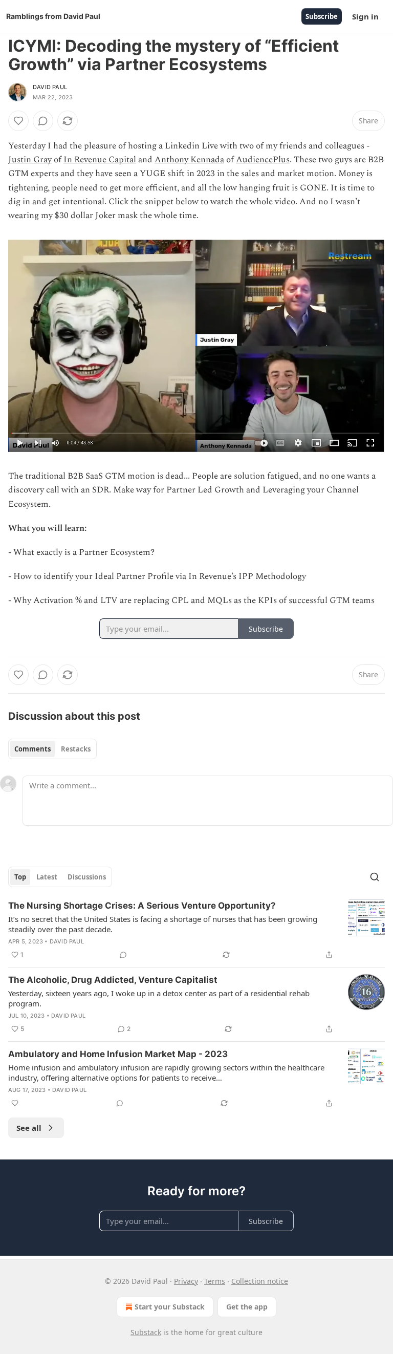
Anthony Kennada (189, 159)
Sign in (365, 16)
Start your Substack (170, 1307)
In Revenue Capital (99, 159)
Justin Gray (30, 159)
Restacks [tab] (76, 749)
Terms (214, 1281)
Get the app (247, 1307)
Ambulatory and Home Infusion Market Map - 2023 (118, 1054)
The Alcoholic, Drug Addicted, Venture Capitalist (112, 980)
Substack (145, 1332)
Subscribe (321, 16)
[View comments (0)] (43, 121)
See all (28, 1128)
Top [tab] (20, 877)
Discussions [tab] (87, 877)
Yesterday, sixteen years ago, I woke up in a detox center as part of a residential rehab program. (159, 998)
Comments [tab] (32, 749)
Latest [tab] (46, 877)
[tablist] (52, 749)
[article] (196, 930)
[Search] (374, 877)
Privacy (186, 1281)
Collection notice (259, 1281)
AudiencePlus (263, 159)
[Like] (18, 121)
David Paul (50, 87)
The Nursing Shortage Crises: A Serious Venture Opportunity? (142, 905)
